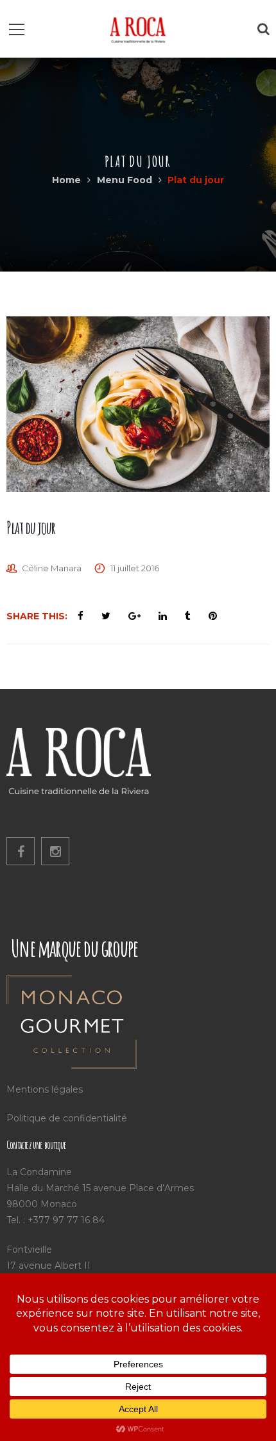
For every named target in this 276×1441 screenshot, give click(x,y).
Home (66, 180)
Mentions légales (44, 1089)
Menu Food (124, 180)
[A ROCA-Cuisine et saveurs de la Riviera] (138, 29)
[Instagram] (55, 851)
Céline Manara (52, 568)
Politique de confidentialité (66, 1118)
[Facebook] (20, 851)
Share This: (36, 616)
